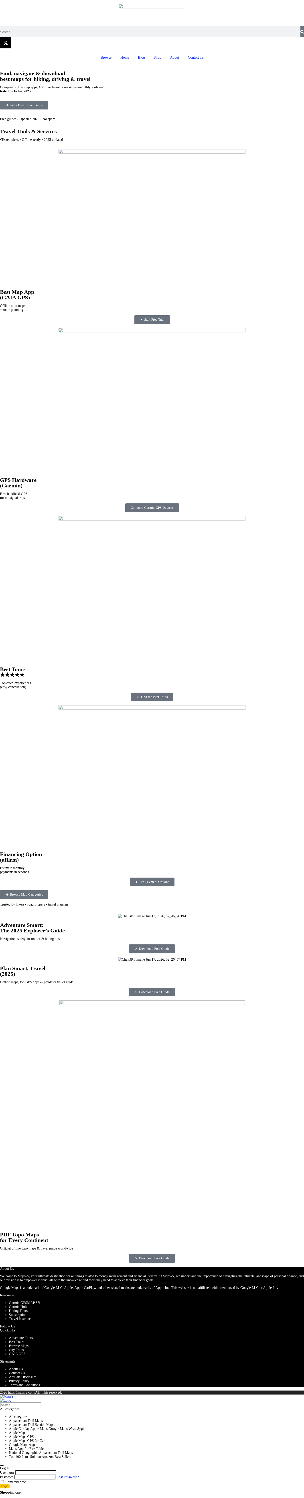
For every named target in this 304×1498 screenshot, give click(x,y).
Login (4, 1486)
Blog (141, 57)
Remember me (15, 1482)
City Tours (16, 1350)
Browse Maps (18, 1346)
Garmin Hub (18, 1307)
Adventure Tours (21, 1338)
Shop (157, 57)
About (174, 57)
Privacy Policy (19, 1381)
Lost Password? (68, 1477)
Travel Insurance (20, 1319)
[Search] (302, 31)
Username (7, 1472)
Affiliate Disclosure (22, 1377)
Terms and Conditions (24, 1385)
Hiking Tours (18, 1311)
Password (7, 1477)
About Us (16, 1369)
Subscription (17, 1315)
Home (124, 57)
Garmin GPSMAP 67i (24, 1303)
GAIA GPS (17, 1354)
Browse (106, 57)
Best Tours (16, 1342)
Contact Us (196, 57)
